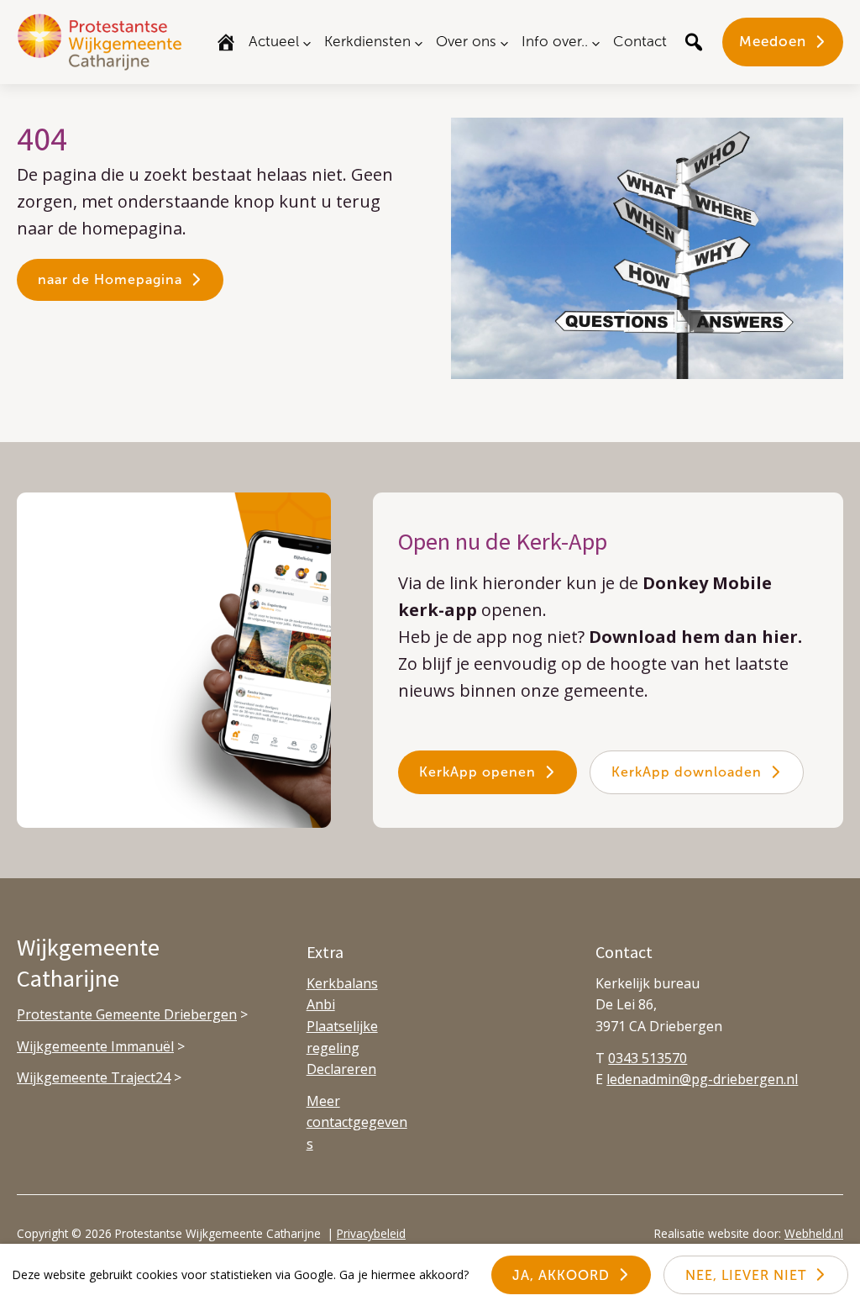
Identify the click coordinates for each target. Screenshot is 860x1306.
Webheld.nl (813, 1233)
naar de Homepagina (110, 279)
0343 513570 (647, 1058)
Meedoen (772, 41)
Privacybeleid (371, 1233)
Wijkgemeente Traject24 (93, 1077)
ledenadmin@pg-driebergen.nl (702, 1079)
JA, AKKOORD (561, 1275)
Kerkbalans (342, 983)
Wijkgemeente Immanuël (95, 1046)
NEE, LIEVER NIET (745, 1275)
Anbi (321, 1004)
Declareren (341, 1069)
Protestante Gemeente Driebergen (127, 1014)
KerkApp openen (477, 772)
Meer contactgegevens (357, 1122)
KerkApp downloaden (686, 772)
